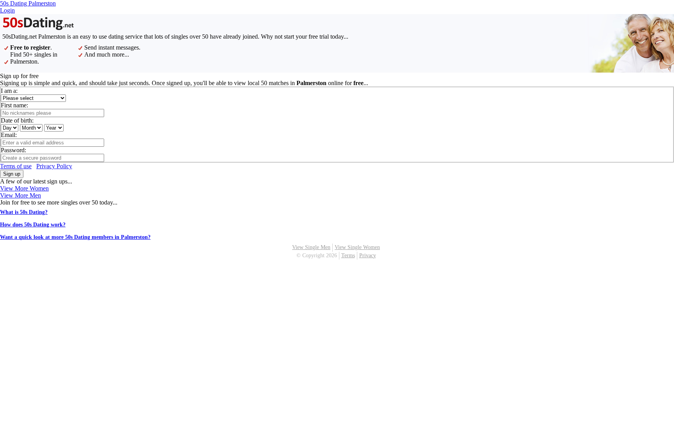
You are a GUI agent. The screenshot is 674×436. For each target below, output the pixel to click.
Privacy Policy (54, 166)
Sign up (11, 174)
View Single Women (357, 247)
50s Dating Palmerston (28, 3)
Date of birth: (17, 120)
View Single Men (311, 247)
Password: (13, 150)
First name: (14, 105)
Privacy (367, 255)
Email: (9, 135)
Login (7, 10)
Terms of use (16, 166)
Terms (348, 255)
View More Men (20, 195)
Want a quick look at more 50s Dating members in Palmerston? (75, 237)
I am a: (9, 90)
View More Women (24, 188)
